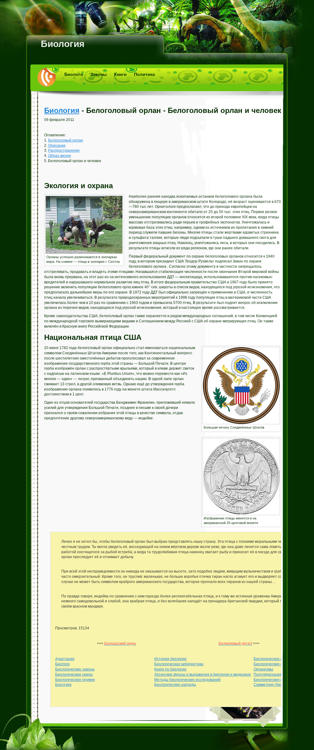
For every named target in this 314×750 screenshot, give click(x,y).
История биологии (170, 659)
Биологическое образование (279, 659)
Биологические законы (75, 669)
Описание (57, 145)
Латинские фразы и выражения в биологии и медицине (202, 674)
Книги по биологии (170, 669)
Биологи (73, 74)
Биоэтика (63, 684)
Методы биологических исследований (187, 680)
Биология (63, 44)
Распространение (64, 150)
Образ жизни (59, 155)
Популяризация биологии (276, 674)
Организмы (263, 669)
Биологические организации (278, 664)
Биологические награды (175, 684)
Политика (144, 74)
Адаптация (65, 659)
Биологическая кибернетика (178, 664)
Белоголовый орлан (65, 140)
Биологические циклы (74, 674)
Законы (98, 74)
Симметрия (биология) (273, 684)
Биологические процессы (276, 680)
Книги (120, 74)
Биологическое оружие (75, 680)
